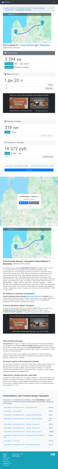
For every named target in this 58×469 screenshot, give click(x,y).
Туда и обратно (24, 63)
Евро (19, 153)
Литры (7, 132)
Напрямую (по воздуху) (22, 67)
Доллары (13, 153)
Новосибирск (10, 10)
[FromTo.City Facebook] (54, 454)
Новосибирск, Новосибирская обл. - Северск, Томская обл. (22, 428)
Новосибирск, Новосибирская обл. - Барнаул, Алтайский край (22, 415)
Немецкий (6, 465)
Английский (6, 458)
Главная (6, 8)
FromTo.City (15, 385)
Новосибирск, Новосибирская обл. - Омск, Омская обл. (20, 407)
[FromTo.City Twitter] (52, 454)
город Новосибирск (39, 8)
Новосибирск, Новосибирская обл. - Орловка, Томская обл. (22, 424)
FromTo (8, 2)
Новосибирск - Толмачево (12, 441)
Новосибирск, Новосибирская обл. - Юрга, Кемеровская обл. (22, 444)
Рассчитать (29, 170)
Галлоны (13, 132)
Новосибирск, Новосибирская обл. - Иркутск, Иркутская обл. (22, 431)
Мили (16, 63)
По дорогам (9, 67)
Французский (7, 463)
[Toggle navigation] (54, 2)
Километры (9, 63)
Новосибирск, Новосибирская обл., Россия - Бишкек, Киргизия (23, 418)
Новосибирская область (24, 8)
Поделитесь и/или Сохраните (12, 47)
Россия (13, 8)
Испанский (6, 461)
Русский (5, 459)
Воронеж (45, 45)
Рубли (7, 153)
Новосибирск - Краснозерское (13, 411)
